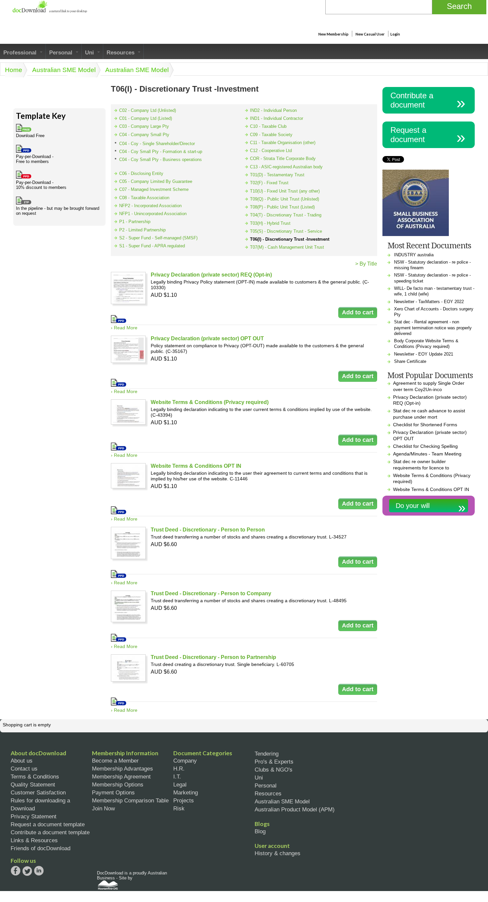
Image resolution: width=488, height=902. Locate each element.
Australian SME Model (64, 69)
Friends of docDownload (40, 848)
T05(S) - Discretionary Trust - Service (286, 231)
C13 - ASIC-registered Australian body (286, 166)
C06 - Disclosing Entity (141, 173)
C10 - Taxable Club (268, 126)
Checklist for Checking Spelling (425, 446)
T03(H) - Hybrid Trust (270, 223)
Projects (183, 800)
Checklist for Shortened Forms (425, 424)
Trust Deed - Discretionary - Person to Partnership (213, 657)
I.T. (177, 776)
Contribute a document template (50, 832)
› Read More (124, 327)
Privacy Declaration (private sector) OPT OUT (207, 338)
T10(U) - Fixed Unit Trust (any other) (285, 191)
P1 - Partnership (134, 221)
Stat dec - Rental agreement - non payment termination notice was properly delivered (433, 327)
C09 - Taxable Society (271, 134)
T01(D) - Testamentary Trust (277, 174)
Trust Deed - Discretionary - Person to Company (211, 593)
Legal (180, 784)
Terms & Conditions (35, 776)
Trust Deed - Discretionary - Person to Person (208, 530)
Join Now (103, 808)
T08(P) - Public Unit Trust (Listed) (282, 207)
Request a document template (48, 824)
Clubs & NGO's (273, 769)
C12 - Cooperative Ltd (271, 150)
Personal (61, 52)
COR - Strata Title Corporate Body (283, 158)
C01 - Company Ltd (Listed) (145, 118)
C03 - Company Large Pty (144, 126)
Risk (179, 808)
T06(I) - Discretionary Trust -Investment (289, 239)
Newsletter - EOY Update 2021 (423, 354)
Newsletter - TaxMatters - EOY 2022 (429, 301)
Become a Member (115, 760)
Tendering (267, 753)
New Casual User (370, 34)
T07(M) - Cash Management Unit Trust (287, 247)
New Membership (333, 34)
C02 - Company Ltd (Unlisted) (147, 110)
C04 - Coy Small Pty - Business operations (160, 159)
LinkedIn (39, 871)
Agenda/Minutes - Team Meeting (427, 453)
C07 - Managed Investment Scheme (154, 189)
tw (27, 871)
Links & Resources (34, 840)
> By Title (366, 264)
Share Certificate (410, 361)
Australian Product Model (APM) (295, 809)
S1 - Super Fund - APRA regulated (152, 245)
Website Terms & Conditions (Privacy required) (210, 402)
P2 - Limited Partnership (142, 229)
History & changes (277, 853)
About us (22, 760)
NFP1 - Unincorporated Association (153, 213)
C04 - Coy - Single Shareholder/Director (157, 143)
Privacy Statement (33, 816)
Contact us (24, 768)
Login (395, 34)
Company (185, 760)
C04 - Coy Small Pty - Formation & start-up (160, 151)
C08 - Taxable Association (144, 197)
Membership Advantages (122, 768)
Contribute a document (411, 100)
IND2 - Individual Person (273, 110)
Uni (90, 52)
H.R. (179, 768)
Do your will (413, 505)
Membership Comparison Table (130, 800)
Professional (20, 52)
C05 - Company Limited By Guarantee (155, 181)
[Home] (49, 11)
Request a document (408, 134)
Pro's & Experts (274, 761)
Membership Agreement (121, 776)
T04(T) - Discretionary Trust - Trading (285, 214)
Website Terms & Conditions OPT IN (196, 466)
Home (13, 69)
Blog (260, 831)
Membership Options (117, 784)
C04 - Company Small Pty (144, 134)
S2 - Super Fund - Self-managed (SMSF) (158, 237)
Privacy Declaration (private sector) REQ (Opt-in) (211, 275)
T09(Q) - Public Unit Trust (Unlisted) (284, 199)
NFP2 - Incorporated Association (150, 205)
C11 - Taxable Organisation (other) (282, 142)
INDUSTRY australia (414, 254)
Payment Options (113, 792)
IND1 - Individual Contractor (276, 118)
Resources (121, 52)
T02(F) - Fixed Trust (269, 182)
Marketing (185, 792)
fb (16, 871)
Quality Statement (33, 784)
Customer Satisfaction (38, 792)
